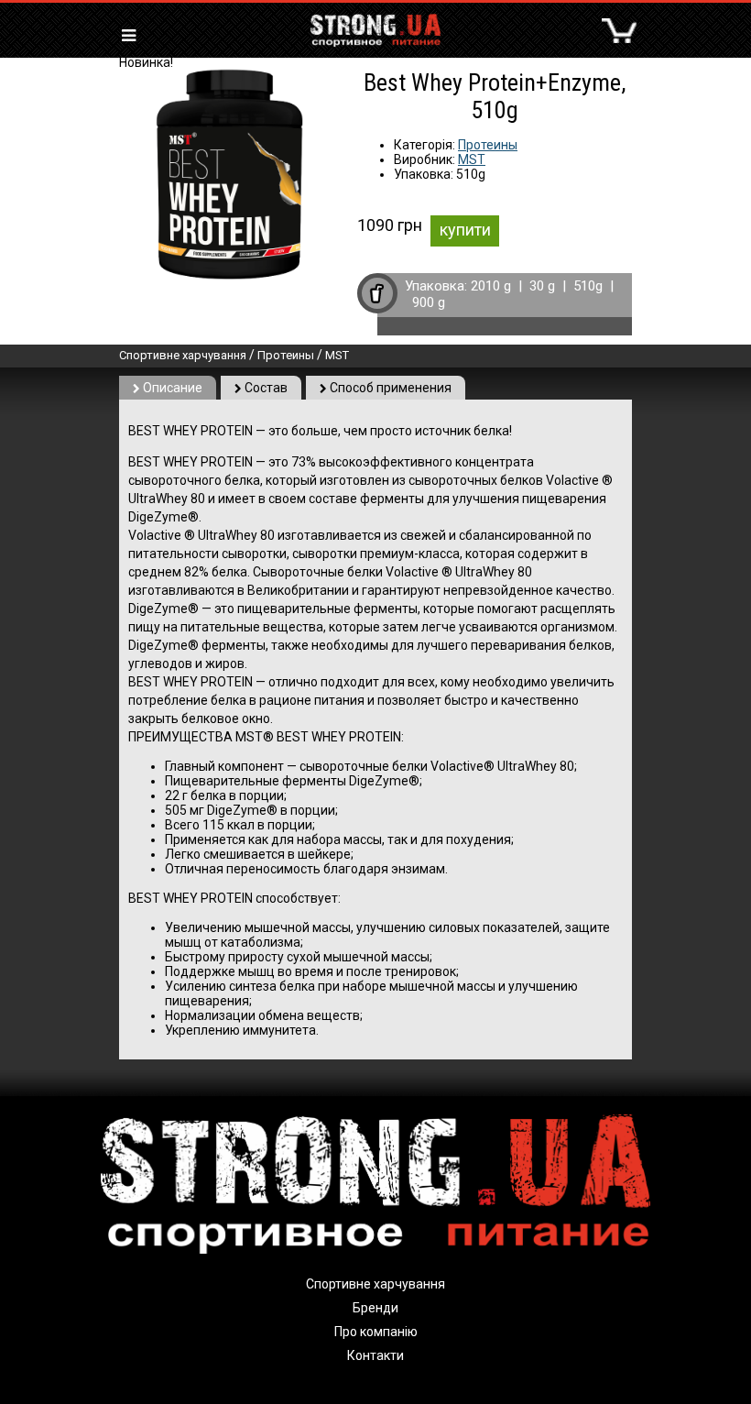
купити (465, 229)
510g (588, 286)
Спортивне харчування (182, 355)
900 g (428, 302)
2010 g (491, 286)
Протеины (487, 144)
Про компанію (376, 1331)
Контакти (375, 1355)
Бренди (375, 1307)
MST (471, 159)
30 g (542, 286)
